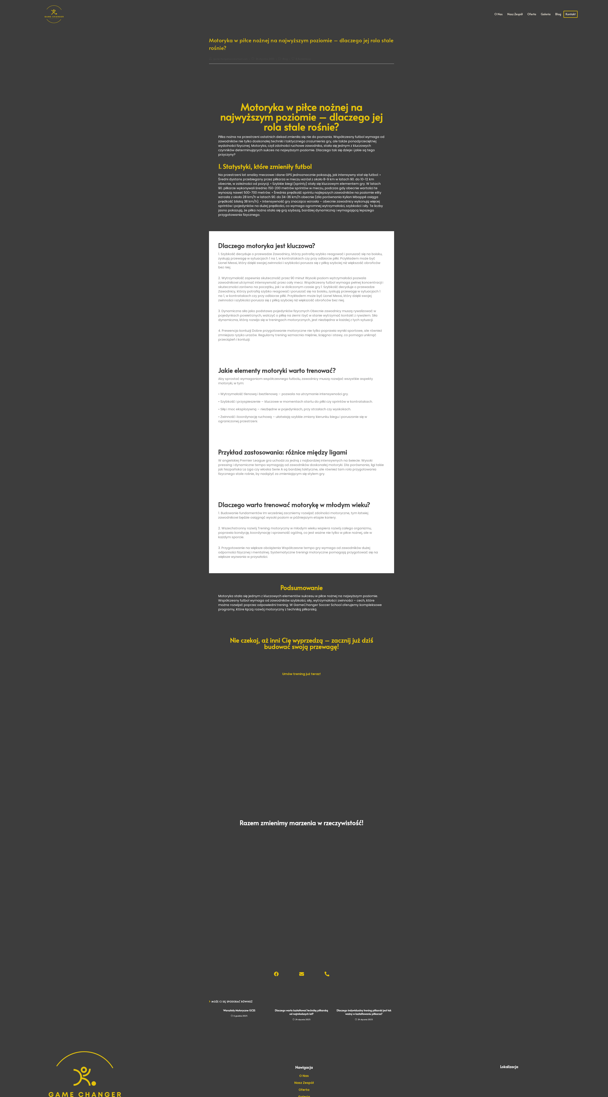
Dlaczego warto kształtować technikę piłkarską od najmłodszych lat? (301, 1011)
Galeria (546, 14)
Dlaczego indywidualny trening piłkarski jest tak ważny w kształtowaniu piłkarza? (364, 1011)
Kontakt (571, 14)
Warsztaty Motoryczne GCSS (239, 1010)
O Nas (498, 14)
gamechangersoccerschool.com (230, 58)
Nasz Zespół (515, 14)
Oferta (531, 14)
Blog (558, 14)
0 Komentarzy (303, 58)
